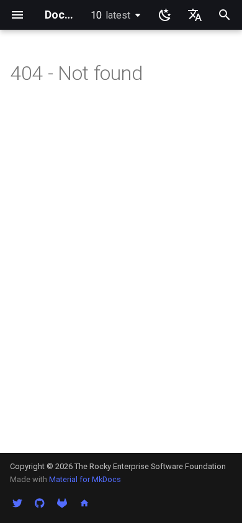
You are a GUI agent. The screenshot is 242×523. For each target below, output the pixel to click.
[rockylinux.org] (84, 503)
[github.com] (40, 503)
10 (110, 15)
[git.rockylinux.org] (62, 503)
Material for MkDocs (85, 479)
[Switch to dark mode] (165, 14)
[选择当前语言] (194, 14)
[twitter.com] (17, 503)
